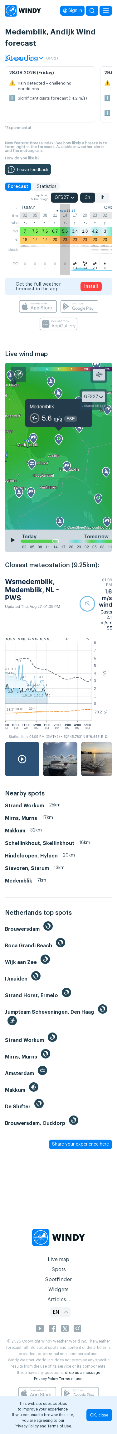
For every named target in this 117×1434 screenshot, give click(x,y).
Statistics (46, 186)
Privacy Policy (46, 1379)
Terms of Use (59, 1426)
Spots (58, 1269)
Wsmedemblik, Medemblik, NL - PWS (32, 589)
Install (91, 286)
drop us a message (82, 1372)
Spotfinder (58, 1279)
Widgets (58, 1289)
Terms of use (70, 1379)
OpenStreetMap (79, 527)
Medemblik (42, 406)
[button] (96, 603)
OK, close (99, 1415)
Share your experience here (80, 1144)
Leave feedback (32, 169)
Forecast (18, 186)
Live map (58, 1259)
